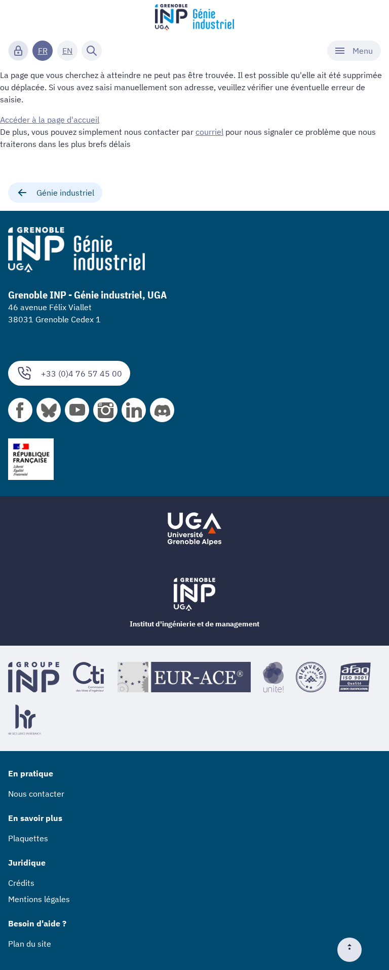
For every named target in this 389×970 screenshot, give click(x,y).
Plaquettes (28, 838)
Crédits (21, 883)
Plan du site (29, 944)
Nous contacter (36, 794)
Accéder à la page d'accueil (49, 120)
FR (43, 51)
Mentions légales (39, 899)
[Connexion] (18, 51)
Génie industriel (65, 193)
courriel (209, 132)
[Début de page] (353, 950)
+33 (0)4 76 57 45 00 (81, 373)
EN (67, 51)
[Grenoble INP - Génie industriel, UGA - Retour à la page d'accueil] (194, 18)
